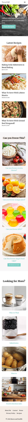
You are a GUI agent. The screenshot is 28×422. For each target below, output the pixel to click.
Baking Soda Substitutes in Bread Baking (13, 66)
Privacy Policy (10, 413)
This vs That (14, 313)
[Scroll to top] (24, 419)
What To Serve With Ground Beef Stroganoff (13, 122)
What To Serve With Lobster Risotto (13, 94)
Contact (15, 410)
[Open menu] (24, 2)
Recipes (19, 413)
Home (21, 410)
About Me (8, 410)
